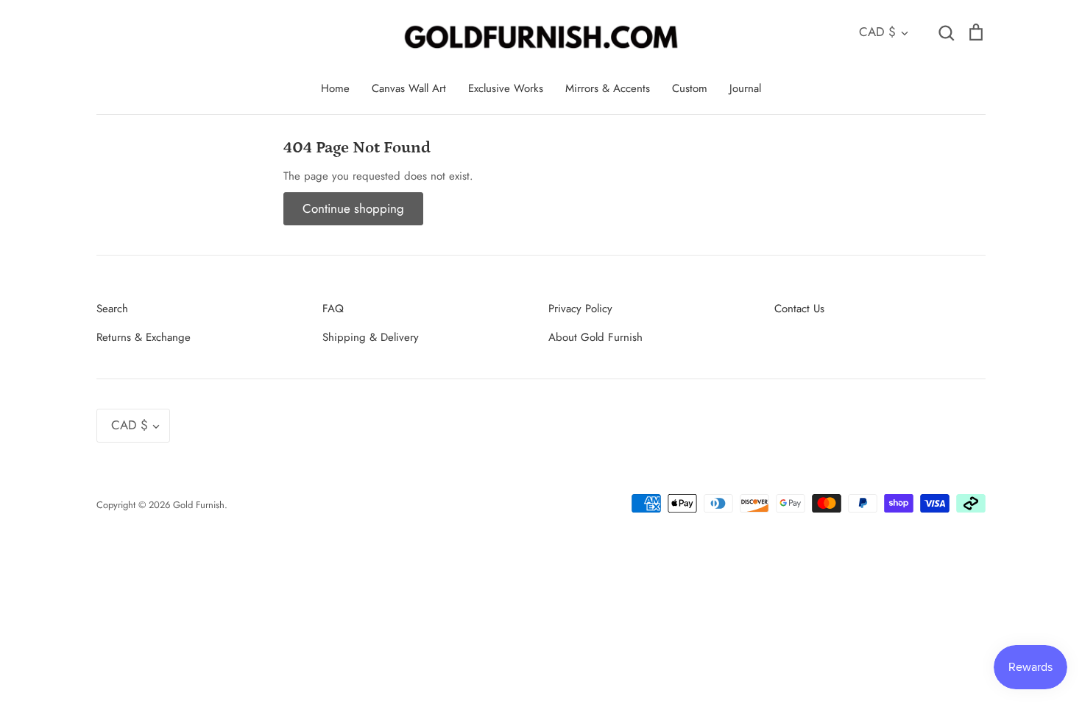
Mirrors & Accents (607, 88)
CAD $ (877, 32)
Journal (745, 88)
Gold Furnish (198, 505)
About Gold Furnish (595, 337)
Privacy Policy (580, 308)
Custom (689, 88)
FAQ (333, 308)
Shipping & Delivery (370, 337)
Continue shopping (353, 208)
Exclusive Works (505, 88)
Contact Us (799, 308)
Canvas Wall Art (409, 88)
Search (112, 308)
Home (335, 88)
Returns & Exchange (143, 337)
